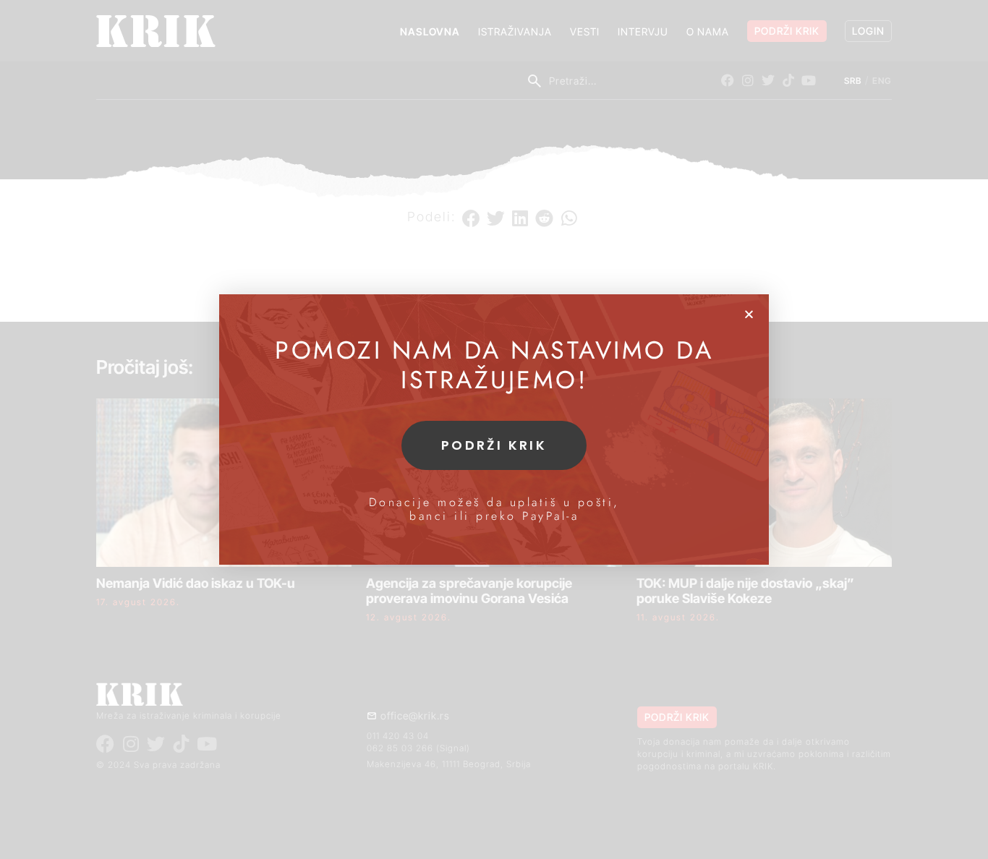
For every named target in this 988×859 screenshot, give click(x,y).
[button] (749, 314)
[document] (494, 429)
